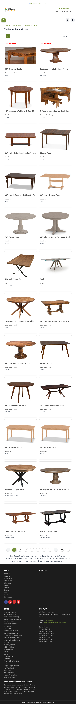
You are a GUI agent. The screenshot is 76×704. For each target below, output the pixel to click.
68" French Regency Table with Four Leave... (20, 195)
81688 (42, 201)
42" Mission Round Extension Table (55, 237)
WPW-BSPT (43, 495)
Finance (6, 585)
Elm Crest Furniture (10, 624)
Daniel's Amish (9, 621)
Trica (42, 283)
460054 (7, 327)
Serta (6, 654)
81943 (42, 159)
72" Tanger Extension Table (52, 405)
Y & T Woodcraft (9, 672)
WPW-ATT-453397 (45, 537)
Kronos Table (46, 363)
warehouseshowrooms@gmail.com (55, 622)
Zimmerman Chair (11, 73)
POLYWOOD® (9, 649)
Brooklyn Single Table (14, 489)
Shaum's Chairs (9, 656)
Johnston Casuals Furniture (13, 635)
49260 (7, 369)
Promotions (8, 578)
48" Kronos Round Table (15, 405)
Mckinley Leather (9, 645)
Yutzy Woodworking (10, 675)
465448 (7, 411)
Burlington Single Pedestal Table (54, 489)
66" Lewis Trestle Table (50, 195)
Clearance (7, 583)
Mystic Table (45, 153)
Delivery (6, 587)
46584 (42, 327)
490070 (7, 75)
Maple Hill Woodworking (12, 640)
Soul (42, 279)
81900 (7, 453)
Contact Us (8, 597)
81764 (7, 159)
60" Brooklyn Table (48, 447)
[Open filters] (8, 36)
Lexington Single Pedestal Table (54, 69)
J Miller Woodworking (11, 633)
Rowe (6, 652)
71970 (42, 243)
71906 (7, 201)
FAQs (6, 594)
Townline (7, 659)
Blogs (6, 592)
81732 (7, 243)
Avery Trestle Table (48, 531)
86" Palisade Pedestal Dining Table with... (20, 153)
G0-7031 (42, 117)
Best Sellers (8, 581)
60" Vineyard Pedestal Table (17, 363)
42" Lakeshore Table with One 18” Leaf (20, 111)
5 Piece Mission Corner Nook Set (54, 111)
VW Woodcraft (9, 668)
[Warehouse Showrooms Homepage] (38, 3)
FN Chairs (7, 626)
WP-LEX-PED (44, 75)
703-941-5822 (64, 9)
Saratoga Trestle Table (15, 531)
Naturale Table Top (13, 279)
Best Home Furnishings (11, 617)
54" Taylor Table (12, 237)
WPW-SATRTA (9, 537)
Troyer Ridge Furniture (11, 665)
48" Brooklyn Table (13, 447)
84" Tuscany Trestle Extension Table (55, 321)
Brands (6, 590)
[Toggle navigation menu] (3, 20)
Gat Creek (8, 115)
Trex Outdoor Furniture (11, 661)
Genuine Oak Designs (47, 115)
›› (67, 550)
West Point (43, 73)
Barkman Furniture (10, 614)
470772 (42, 411)
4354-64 (42, 369)
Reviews (7, 576)
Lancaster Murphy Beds (12, 638)
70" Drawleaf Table (13, 69)
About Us (7, 574)
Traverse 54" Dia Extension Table (19, 321)
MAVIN (7, 283)
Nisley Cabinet (9, 647)
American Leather (10, 612)
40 (62, 550)
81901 (42, 453)
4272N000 (8, 285)
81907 (7, 117)
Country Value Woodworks (12, 619)
